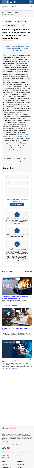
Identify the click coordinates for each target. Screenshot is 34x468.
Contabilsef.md (20, 454)
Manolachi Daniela (14, 337)
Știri (18, 455)
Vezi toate (28, 271)
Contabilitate (4, 464)
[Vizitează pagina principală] (8, 7)
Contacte (4, 454)
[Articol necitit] (17, 279)
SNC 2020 (19, 465)
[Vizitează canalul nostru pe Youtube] (17, 444)
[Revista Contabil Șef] (14, 279)
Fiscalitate (4, 465)
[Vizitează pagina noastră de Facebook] (13, 444)
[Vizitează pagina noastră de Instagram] (21, 444)
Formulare (19, 467)
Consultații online (5, 455)
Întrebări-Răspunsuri (12, 12)
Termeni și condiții (6, 457)
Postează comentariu (17, 204)
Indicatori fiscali (20, 464)
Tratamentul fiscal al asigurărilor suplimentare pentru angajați (17, 360)
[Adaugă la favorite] (19, 279)
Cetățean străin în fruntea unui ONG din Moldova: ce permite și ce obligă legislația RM (16, 297)
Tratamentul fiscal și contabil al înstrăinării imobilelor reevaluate (17, 329)
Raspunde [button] (25, 218)
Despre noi (4, 458)
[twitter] (18, 161)
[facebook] (16, 161)
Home (3, 12)
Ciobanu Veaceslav (14, 305)
